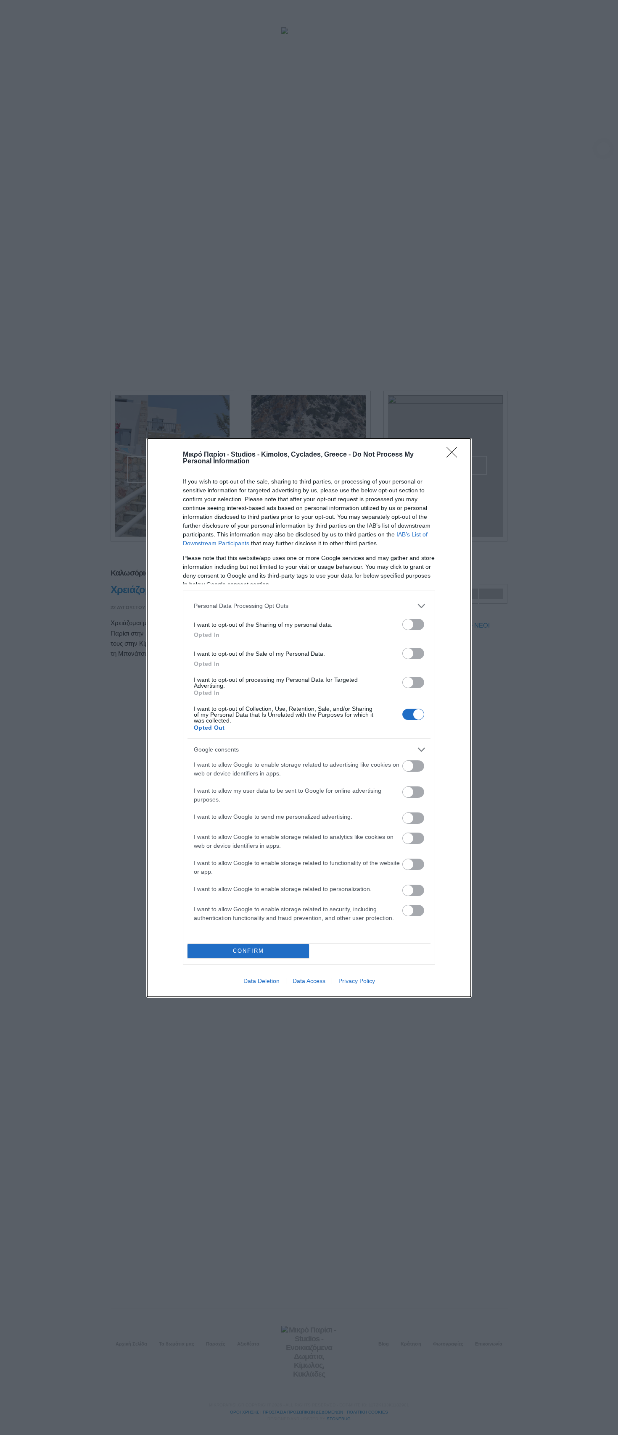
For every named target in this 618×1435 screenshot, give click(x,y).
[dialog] (309, 718)
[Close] (454, 455)
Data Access (309, 981)
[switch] (413, 624)
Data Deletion (261, 981)
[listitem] (309, 606)
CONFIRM (248, 951)
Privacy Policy (356, 981)
